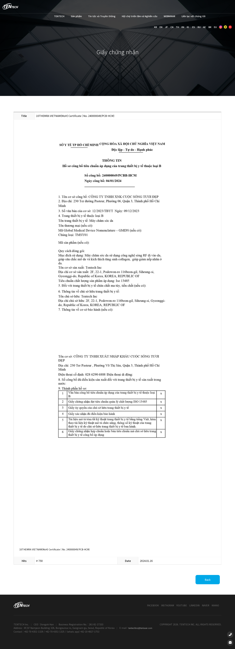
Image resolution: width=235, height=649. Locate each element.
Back (208, 580)
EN (161, 27)
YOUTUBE (181, 605)
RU (199, 27)
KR (155, 27)
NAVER (205, 605)
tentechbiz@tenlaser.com (140, 627)
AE (204, 27)
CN (171, 27)
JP (166, 27)
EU (215, 27)
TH (177, 27)
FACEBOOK (153, 605)
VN (182, 27)
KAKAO (215, 605)
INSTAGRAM (167, 605)
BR (209, 27)
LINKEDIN (194, 605)
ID (188, 27)
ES (193, 27)
